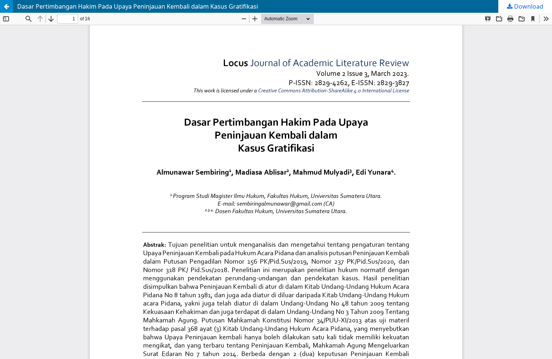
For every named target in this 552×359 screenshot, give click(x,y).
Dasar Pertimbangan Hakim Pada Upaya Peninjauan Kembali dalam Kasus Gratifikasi (137, 6)
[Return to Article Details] (6, 6)
